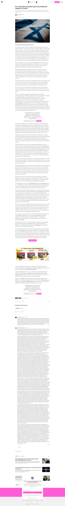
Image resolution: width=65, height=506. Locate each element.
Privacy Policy (40, 495)
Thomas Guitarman (20, 317)
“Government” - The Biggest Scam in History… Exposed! (30, 268)
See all (17, 484)
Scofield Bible (19, 103)
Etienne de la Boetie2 (20, 14)
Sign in (62, 2)
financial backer (23, 230)
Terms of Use (37, 494)
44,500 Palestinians (32, 183)
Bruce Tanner (21, 472)
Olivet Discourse (40, 149)
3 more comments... (18, 451)
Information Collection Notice (32, 495)
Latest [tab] (19, 456)
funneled (34, 199)
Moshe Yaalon (22, 219)
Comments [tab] (17, 308)
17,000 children (37, 225)
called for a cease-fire (22, 215)
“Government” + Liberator (25, 280)
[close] (41, 477)
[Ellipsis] (49, 317)
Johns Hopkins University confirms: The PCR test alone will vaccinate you (28, 468)
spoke (20, 69)
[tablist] (19, 308)
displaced (30, 223)
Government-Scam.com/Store (30, 269)
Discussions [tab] (22, 456)
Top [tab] (16, 456)
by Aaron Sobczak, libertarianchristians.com (24, 44)
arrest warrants (38, 215)
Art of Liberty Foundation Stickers (27, 281)
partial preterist (46, 146)
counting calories (41, 191)
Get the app (37, 501)
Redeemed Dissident (20, 327)
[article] (32, 462)
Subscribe (57, 2)
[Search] (51, 2)
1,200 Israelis (44, 183)
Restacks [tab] (21, 308)
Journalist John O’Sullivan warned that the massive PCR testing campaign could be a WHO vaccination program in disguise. (28, 471)
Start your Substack (30, 501)
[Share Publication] (53, 2)
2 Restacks (26, 298)
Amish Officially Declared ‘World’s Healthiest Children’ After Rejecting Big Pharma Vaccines (27, 459)
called (20, 194)
